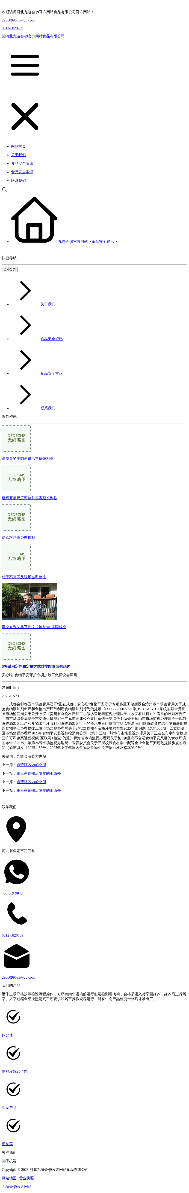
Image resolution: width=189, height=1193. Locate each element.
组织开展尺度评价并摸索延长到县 (29, 498)
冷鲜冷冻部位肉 (15, 1071)
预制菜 (7, 1144)
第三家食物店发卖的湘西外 (39, 773)
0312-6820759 (12, 28)
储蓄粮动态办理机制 (18, 537)
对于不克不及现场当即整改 (24, 577)
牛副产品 (9, 1108)
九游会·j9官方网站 (73, 241)
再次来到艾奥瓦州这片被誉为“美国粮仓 (34, 627)
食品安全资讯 (103, 241)
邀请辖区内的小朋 (31, 765)
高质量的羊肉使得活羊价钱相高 (27, 458)
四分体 (7, 1035)
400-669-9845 (12, 893)
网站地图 (9, 1178)
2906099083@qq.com (18, 20)
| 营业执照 (26, 1178)
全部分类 (10, 269)
